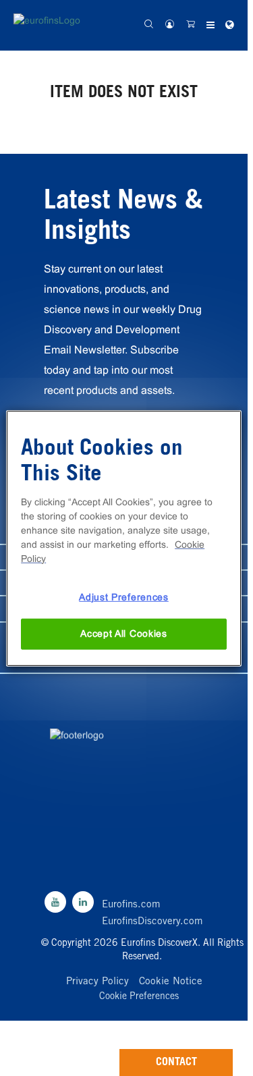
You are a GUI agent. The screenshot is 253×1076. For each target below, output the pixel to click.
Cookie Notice (170, 982)
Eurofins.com (131, 905)
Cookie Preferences (139, 997)
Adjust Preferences (124, 596)
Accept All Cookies (123, 633)
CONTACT (176, 1062)
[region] (124, 537)
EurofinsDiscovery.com (152, 922)
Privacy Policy (97, 982)
